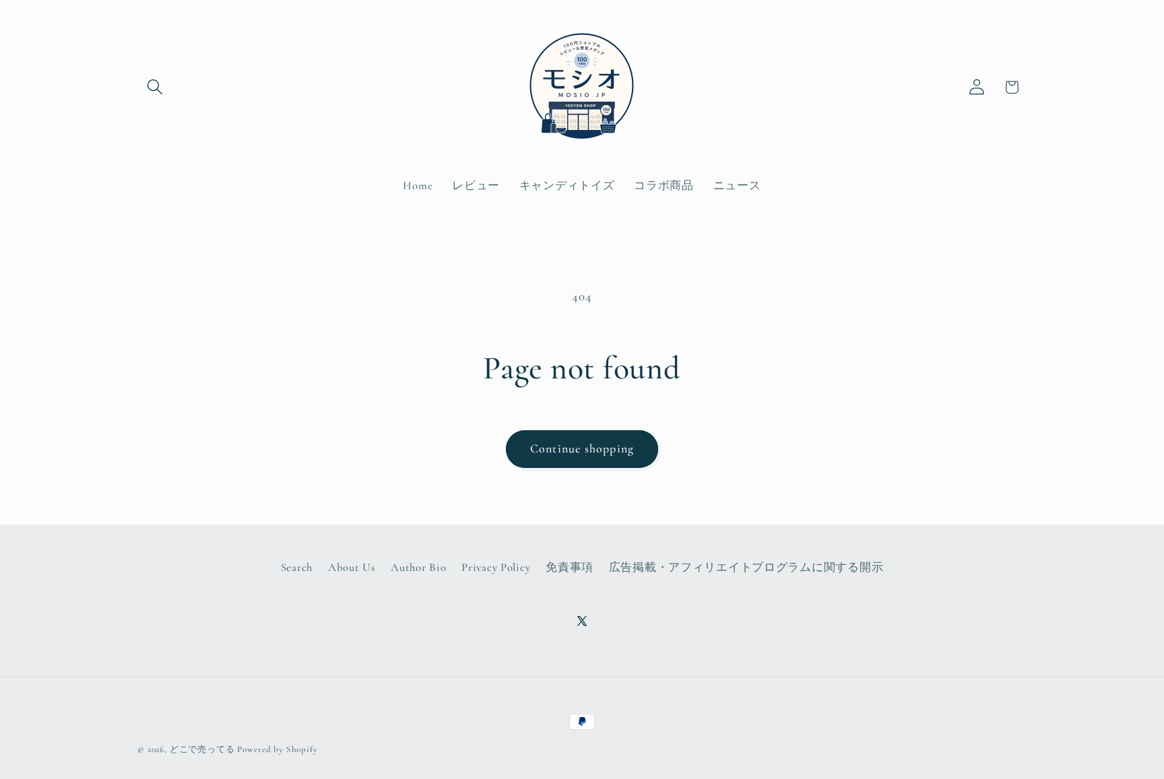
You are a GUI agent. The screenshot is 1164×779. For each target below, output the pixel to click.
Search (297, 567)
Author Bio (418, 567)
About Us (352, 567)
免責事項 (569, 567)
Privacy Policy (495, 567)
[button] (155, 87)
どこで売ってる (202, 749)
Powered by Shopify (277, 749)
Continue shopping (582, 448)
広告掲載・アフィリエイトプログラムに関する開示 (746, 567)
